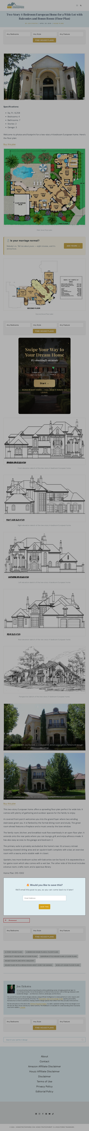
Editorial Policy (44, 1091)
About (44, 1056)
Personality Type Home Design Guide (51, 999)
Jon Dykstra (33, 23)
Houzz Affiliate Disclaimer (44, 1071)
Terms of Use (44, 1081)
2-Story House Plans (13, 952)
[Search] (82, 1040)
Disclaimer (44, 1076)
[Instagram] (39, 1113)
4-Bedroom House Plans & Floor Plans (42, 952)
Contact (44, 1061)
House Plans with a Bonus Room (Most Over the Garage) (28, 965)
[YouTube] (49, 1113)
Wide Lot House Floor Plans (68, 965)
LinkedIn (22, 1007)
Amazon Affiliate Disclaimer (44, 1066)
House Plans (58, 23)
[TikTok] (52, 1113)
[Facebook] (42, 1113)
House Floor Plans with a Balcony (19, 961)
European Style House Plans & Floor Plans (59, 956)
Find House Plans (44, 40)
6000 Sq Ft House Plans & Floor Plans (21, 956)
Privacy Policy (44, 1086)
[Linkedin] (36, 1113)
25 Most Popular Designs (38, 1004)
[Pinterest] (46, 1113)
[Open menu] (77, 5)
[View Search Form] (80, 5)
